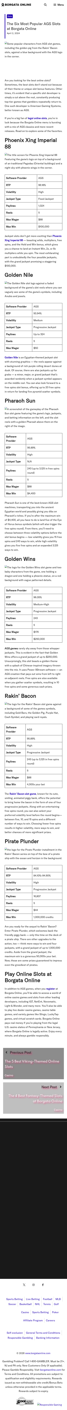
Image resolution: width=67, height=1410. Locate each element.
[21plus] (9, 1404)
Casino (25, 1312)
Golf (56, 1304)
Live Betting (33, 1299)
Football (47, 1299)
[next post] (33, 1098)
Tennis (47, 1304)
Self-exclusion (15, 1332)
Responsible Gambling (20, 1337)
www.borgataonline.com (37, 1353)
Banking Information (47, 1337)
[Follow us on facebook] (43, 1285)
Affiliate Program (33, 1320)
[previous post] (33, 1063)
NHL (37, 1304)
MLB (58, 1299)
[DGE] (25, 1404)
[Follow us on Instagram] (33, 1285)
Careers (50, 1320)
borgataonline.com (50, 1369)
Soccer (12, 1304)
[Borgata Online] (16, 5)
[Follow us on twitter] (24, 1285)
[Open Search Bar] (45, 4)
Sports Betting (14, 1299)
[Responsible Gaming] (49, 1404)
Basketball (25, 1304)
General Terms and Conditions (43, 1332)
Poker (55, 1312)
